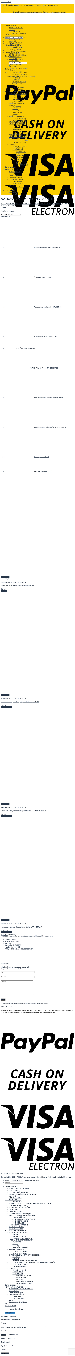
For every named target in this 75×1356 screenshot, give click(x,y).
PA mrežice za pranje (19, 120)
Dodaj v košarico (6, 707)
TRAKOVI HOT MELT (20, 140)
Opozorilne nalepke (15, 177)
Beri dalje (4, 591)
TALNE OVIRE (14, 61)
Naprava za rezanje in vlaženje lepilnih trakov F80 (17, 585)
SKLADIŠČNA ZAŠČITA (13, 45)
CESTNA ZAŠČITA (15, 47)
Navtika (11, 185)
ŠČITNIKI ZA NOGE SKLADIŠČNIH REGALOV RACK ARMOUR (18, 51)
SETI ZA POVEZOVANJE (22, 164)
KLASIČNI (16, 125)
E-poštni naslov (7, 1346)
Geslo (3, 1331)
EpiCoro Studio (66, 1177)
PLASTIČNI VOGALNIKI (20, 160)
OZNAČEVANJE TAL (12, 25)
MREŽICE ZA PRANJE (16, 116)
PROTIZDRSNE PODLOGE (18, 94)
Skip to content (6, 2)
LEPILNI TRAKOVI (15, 43)
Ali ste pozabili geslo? (8, 1338)
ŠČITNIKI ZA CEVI (19, 82)
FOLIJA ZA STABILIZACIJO (18, 100)
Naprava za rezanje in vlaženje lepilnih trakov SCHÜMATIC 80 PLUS (23, 811)
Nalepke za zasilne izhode (17, 187)
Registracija (5, 1353)
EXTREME (16, 110)
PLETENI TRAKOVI (19, 142)
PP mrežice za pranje (19, 118)
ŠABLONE (12, 41)
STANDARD (16, 107)
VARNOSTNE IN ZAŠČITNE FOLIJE (15, 173)
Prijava (3, 1334)
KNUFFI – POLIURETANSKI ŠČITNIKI (22, 1215)
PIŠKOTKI (21, 1173)
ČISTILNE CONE (10, 167)
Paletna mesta (17, 181)
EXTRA (15, 109)
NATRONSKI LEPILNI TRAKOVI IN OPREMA (17, 123)
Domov (3, 204)
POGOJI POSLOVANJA (9, 1173)
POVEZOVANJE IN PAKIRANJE (16, 91)
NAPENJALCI (21, 155)
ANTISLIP (16, 127)
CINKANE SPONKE (19, 146)
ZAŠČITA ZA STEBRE (16, 87)
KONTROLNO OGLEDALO (18, 55)
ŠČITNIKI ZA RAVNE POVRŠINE (19, 75)
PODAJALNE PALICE (21, 153)
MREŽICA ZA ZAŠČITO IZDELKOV (21, 1240)
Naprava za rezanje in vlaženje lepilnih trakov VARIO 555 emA (21, 927)
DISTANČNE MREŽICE (17, 113)
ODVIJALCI (20, 157)
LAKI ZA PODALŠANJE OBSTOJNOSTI (17, 38)
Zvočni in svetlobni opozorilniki (15, 65)
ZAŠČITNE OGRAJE (16, 62)
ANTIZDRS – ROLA (19, 97)
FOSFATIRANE (17, 148)
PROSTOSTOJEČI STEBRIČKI (15, 58)
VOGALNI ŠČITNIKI (19, 72)
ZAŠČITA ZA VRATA (16, 89)
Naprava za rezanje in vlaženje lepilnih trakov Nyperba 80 (20, 702)
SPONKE (12, 144)
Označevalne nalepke (16, 179)
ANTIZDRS (16, 96)
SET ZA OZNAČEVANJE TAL (19, 1192)
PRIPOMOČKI (17, 150)
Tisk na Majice (14, 176)
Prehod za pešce (17, 183)
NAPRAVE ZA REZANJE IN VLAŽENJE (17, 131)
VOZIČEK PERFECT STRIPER (19, 1188)
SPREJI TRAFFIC (14, 32)
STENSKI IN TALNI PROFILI (18, 1225)
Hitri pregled (5, 577)
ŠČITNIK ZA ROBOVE (16, 79)
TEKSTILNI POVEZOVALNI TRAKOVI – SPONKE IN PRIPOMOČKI (18, 137)
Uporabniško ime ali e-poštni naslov (14, 1327)
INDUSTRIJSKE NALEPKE (14, 169)
